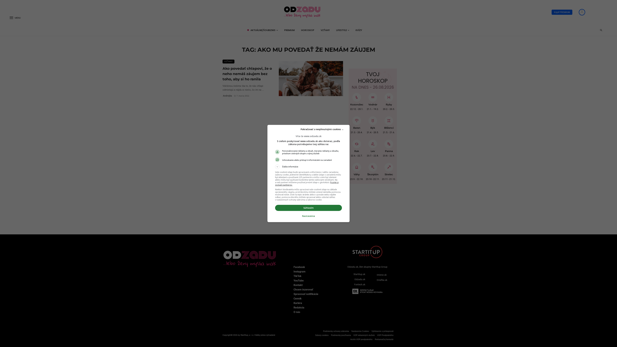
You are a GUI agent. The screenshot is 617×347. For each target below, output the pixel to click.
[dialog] (308, 173)
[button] (308, 167)
